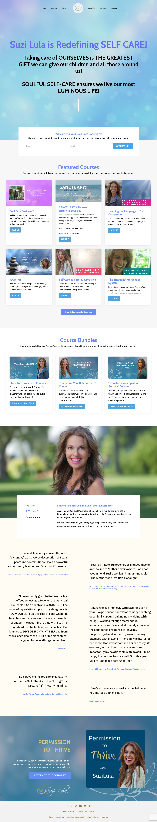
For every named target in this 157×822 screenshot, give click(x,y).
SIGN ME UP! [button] (122, 146)
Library (65, 8)
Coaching (92, 8)
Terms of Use (82, 812)
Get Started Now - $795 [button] (23, 403)
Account (114, 8)
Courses (54, 8)
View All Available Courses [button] (79, 312)
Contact (103, 8)
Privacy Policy (68, 812)
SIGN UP (15, 230)
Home (44, 8)
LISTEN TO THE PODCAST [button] (50, 775)
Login (91, 812)
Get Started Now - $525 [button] (72, 406)
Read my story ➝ (34, 517)
